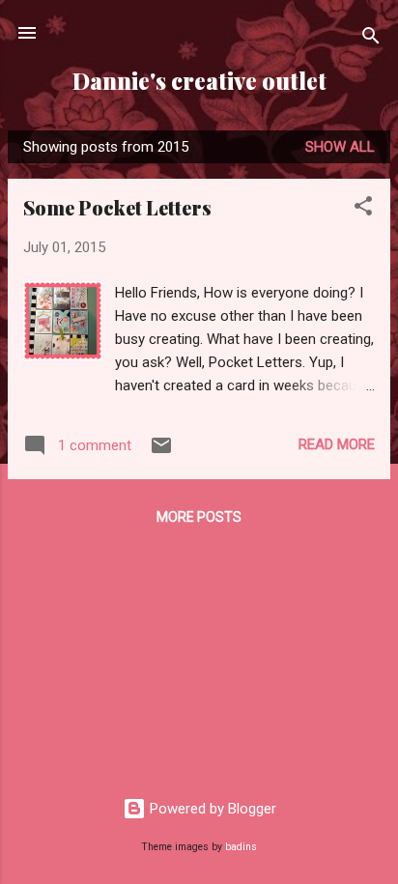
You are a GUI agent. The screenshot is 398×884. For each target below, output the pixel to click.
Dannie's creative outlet (199, 81)
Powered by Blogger (211, 808)
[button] (363, 209)
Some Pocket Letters (117, 207)
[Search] (371, 39)
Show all (340, 147)
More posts (199, 517)
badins (241, 847)
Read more (336, 444)
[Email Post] (161, 452)
